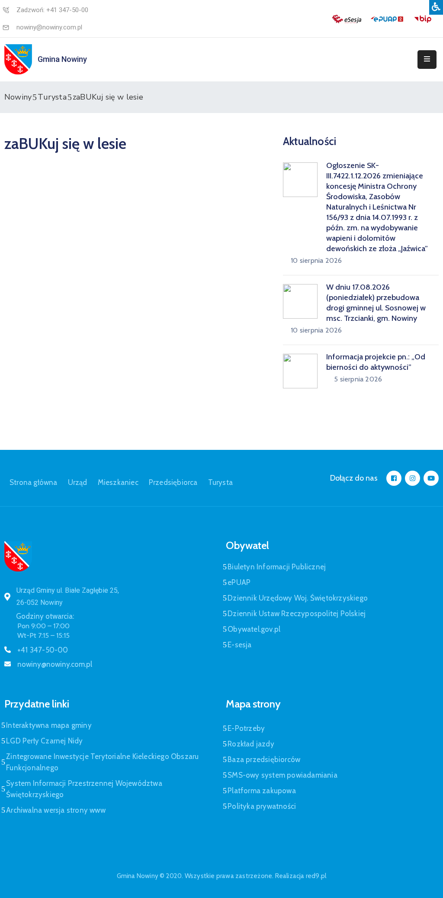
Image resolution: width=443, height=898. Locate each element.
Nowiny (18, 97)
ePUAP (239, 582)
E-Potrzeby (246, 728)
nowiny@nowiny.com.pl (49, 27)
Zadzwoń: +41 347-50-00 (52, 10)
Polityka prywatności (262, 806)
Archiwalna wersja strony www (56, 810)
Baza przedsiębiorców (264, 759)
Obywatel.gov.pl (254, 629)
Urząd (77, 482)
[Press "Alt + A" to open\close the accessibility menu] (436, 7)
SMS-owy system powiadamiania (282, 775)
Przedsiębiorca (173, 482)
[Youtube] (431, 478)
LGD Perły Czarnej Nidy (44, 740)
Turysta (52, 97)
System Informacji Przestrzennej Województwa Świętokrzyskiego (84, 789)
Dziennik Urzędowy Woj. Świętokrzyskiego (298, 598)
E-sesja (239, 644)
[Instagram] (412, 478)
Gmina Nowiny (62, 59)
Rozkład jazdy (251, 744)
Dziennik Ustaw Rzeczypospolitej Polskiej (297, 613)
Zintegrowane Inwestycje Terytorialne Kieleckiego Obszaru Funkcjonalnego (102, 762)
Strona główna (34, 482)
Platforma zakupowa (262, 790)
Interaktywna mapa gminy (49, 725)
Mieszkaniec (118, 482)
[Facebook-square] (393, 478)
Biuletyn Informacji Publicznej (277, 566)
